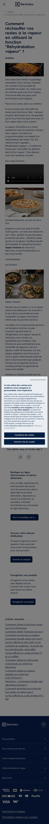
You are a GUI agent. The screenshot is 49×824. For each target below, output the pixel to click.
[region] (24, 412)
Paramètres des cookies (24, 435)
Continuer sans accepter (38, 379)
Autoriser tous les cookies (24, 442)
